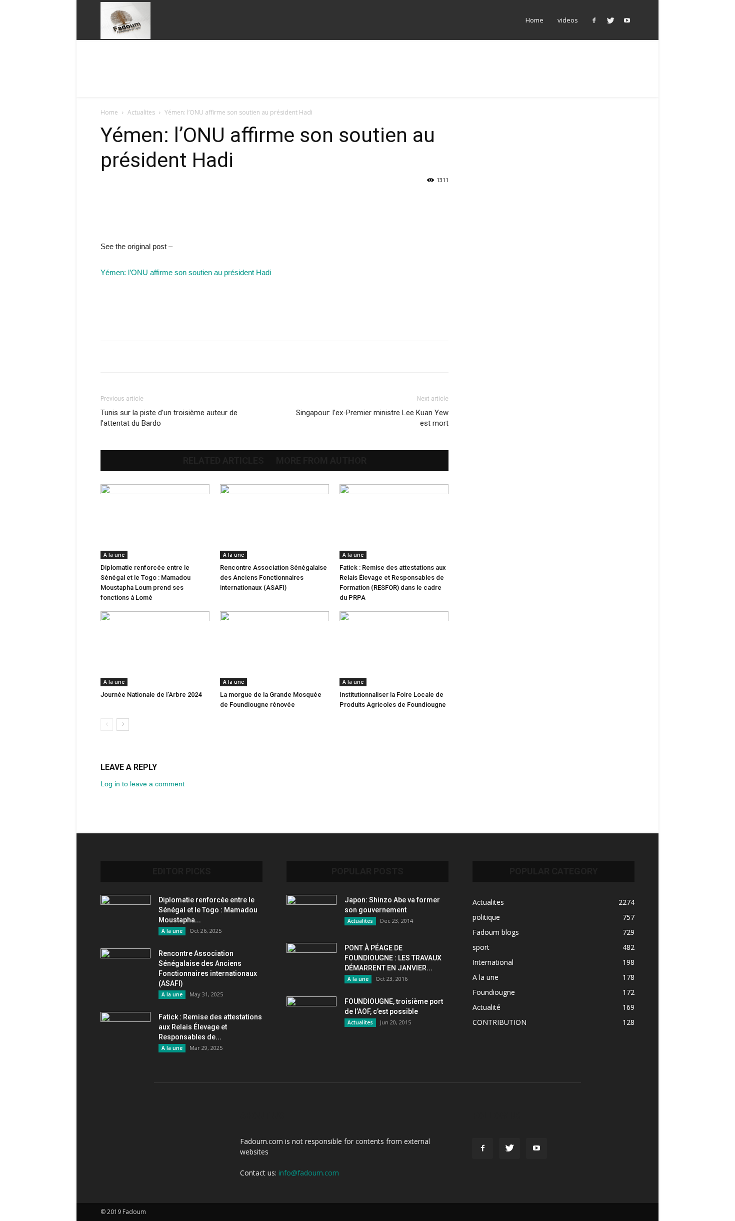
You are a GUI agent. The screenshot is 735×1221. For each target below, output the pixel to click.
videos (568, 20)
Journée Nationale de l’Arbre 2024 (151, 694)
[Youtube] (627, 20)
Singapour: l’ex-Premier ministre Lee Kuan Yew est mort (372, 418)
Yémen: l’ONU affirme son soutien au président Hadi (185, 272)
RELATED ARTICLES (223, 460)
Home (535, 20)
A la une (114, 554)
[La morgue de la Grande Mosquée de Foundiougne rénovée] (274, 648)
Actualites (141, 112)
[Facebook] (594, 20)
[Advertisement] (368, 74)
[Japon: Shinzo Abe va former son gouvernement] (311, 912)
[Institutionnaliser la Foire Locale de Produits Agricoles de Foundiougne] (394, 648)
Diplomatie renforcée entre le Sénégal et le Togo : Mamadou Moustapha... (208, 910)
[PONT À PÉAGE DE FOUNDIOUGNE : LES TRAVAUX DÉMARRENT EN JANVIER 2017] (311, 960)
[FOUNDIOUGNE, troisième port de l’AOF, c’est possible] (311, 1013)
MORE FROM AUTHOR (321, 460)
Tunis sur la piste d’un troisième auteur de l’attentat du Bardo (169, 418)
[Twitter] (610, 20)
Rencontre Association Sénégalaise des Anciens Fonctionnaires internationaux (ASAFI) (273, 577)
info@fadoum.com (308, 1172)
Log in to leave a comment (142, 784)
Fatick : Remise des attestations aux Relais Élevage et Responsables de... (210, 1027)
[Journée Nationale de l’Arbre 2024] (155, 648)
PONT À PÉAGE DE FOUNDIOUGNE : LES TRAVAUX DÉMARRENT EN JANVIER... (393, 958)
